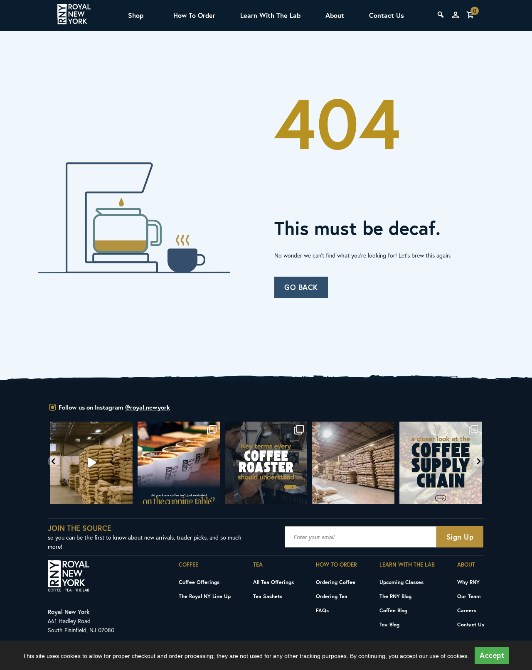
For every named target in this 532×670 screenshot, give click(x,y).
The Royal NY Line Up (205, 596)
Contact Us (386, 15)
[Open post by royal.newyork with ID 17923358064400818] (353, 463)
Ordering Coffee (335, 582)
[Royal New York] (74, 15)
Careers (466, 610)
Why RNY (468, 582)
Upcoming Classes (401, 582)
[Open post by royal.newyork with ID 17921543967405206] (440, 463)
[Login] (455, 15)
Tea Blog (389, 624)
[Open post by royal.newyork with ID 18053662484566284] (91, 463)
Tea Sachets (267, 596)
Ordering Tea (331, 596)
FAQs (322, 610)
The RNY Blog (395, 596)
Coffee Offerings (199, 582)
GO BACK (301, 287)
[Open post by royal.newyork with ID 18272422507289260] (266, 463)
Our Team (469, 596)
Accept (492, 655)
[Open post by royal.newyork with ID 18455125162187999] (179, 463)
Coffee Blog (393, 610)
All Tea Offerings (273, 582)
